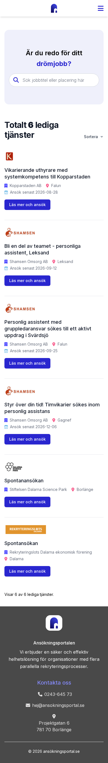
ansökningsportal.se (61, 751)
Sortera (91, 136)
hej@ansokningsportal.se (58, 705)
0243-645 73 (58, 694)
